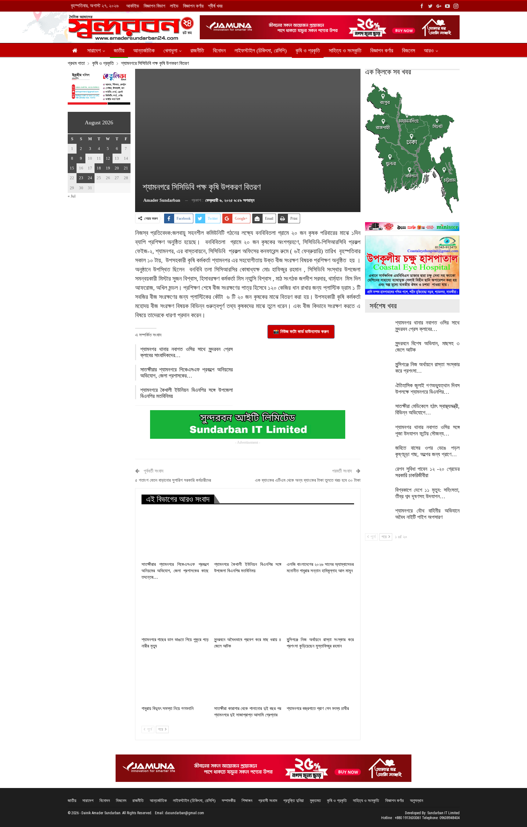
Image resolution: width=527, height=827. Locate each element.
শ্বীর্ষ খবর (215, 6)
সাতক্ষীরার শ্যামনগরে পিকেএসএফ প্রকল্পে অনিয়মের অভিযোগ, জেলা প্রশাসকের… (186, 373)
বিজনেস (408, 51)
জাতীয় (119, 51)
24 (90, 178)
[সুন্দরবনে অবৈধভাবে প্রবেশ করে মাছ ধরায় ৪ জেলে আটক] (247, 610)
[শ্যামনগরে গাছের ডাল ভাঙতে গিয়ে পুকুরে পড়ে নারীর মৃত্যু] (175, 610)
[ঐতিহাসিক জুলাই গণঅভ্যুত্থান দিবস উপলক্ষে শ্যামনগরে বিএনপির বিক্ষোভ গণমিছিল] (378, 392)
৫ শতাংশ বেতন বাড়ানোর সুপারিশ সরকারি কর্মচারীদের (173, 480)
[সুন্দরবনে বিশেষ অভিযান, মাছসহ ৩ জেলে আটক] (378, 350)
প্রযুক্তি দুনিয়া (293, 800)
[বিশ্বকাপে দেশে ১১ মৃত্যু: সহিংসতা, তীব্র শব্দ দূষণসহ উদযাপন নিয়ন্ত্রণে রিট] (378, 496)
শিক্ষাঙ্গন (247, 800)
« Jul (72, 196)
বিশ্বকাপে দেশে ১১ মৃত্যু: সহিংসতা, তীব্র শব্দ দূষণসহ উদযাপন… (427, 493)
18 (99, 168)
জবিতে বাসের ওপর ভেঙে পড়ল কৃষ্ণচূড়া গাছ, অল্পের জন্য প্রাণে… (427, 451)
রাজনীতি (197, 51)
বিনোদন (219, 51)
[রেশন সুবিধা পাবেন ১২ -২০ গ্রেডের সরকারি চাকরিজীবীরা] (378, 475)
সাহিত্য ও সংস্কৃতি (345, 51)
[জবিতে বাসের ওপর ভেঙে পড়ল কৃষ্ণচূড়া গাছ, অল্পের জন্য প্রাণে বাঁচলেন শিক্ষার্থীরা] (378, 454)
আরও (429, 51)
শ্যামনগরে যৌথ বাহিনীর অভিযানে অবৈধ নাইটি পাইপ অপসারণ (427, 514)
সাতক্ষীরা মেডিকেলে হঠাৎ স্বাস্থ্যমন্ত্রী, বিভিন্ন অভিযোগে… (427, 409)
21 (126, 168)
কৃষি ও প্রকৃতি (308, 51)
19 (108, 168)
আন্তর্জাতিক (144, 51)
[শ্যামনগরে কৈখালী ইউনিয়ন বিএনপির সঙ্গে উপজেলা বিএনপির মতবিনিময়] (247, 534)
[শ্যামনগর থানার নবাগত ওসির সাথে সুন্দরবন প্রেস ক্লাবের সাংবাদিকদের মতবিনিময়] (378, 329)
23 (81, 178)
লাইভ (174, 6)
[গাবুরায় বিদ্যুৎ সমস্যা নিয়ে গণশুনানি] (175, 678)
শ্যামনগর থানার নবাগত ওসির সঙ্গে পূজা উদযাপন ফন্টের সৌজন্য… (427, 430)
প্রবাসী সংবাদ (267, 800)
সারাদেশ (94, 51)
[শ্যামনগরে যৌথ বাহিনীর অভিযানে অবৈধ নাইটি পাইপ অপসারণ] (378, 517)
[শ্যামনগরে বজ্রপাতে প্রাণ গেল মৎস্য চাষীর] (320, 678)
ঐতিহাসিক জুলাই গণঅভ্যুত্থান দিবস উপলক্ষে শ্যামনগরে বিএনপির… (427, 388)
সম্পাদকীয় (228, 800)
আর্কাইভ (132, 6)
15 (72, 168)
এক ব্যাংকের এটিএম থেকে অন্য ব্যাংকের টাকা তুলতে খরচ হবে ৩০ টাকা (307, 480)
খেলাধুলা (170, 51)
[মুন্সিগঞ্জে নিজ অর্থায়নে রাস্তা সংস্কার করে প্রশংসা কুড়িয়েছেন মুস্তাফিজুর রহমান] (320, 610)
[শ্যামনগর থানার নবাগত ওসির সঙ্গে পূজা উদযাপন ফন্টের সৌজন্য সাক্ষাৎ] (378, 434)
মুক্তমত (315, 800)
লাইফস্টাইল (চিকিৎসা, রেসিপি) (261, 51)
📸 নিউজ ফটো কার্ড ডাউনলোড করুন (301, 331)
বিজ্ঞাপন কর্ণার (193, 6)
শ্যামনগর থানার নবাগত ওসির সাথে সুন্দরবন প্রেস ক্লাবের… (427, 326)
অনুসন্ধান (416, 800)
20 (117, 168)
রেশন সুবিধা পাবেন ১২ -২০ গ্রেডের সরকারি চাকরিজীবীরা (427, 472)
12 (108, 158)
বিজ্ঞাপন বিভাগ (154, 6)
